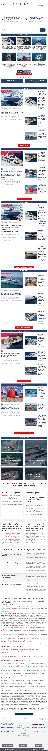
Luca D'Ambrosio (7, 168)
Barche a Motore (4, 91)
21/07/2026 (41, 288)
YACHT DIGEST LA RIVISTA (12, 647)
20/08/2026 (41, 346)
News (10, 91)
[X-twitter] (39, 749)
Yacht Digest (5, 495)
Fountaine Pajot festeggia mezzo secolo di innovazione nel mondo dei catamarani (42, 135)
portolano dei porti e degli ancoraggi (36, 81)
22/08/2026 (41, 126)
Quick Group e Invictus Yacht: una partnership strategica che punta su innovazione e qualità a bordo (42, 421)
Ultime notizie (24, 88)
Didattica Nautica (8, 441)
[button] (45, 10)
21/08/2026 (41, 141)
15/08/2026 (41, 241)
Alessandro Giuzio (10, 21)
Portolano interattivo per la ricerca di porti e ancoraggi (11, 536)
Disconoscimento (6, 718)
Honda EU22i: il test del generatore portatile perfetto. (42, 405)
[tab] (12, 491)
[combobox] (21, 30)
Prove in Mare (24, 149)
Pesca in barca (19, 441)
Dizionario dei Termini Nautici (11, 540)
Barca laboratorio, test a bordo (14, 387)
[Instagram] (34, 749)
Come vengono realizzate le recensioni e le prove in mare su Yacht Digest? (35, 497)
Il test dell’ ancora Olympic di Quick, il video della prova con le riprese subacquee (42, 392)
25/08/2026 (16, 108)
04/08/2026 (41, 410)
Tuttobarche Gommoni (6, 443)
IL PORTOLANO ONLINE (11, 678)
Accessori (24, 384)
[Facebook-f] (36, 749)
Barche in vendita (12, 80)
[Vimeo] (42, 749)
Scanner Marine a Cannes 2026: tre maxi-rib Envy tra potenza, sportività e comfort (13, 18)
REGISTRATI (40, 5)
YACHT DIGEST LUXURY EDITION (15, 661)
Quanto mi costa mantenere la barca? (12, 447)
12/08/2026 (41, 263)
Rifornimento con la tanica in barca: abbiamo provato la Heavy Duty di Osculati (42, 188)
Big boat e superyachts (13, 151)
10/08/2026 (41, 179)
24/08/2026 (41, 110)
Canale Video (24, 34)
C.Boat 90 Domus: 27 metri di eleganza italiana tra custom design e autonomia (42, 234)
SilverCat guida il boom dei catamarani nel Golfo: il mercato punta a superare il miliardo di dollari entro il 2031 (37, 18)
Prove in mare (4, 153)
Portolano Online (32, 634)
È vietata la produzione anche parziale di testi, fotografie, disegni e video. (23, 736)
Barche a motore (24, 202)
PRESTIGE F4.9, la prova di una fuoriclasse (12, 475)
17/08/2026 (41, 360)
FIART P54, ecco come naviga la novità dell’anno (36, 475)
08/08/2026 (41, 398)
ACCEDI (39, 3)
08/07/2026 (41, 305)
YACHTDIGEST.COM (13, 625)
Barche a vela (24, 270)
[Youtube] (28, 749)
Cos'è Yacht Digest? (11, 493)
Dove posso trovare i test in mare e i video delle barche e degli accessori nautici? (35, 527)
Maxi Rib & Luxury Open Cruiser (12, 333)
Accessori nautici (5, 387)
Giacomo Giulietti (10, 449)
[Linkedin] (31, 749)
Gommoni (3, 333)
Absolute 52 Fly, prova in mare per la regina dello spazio (12, 461)
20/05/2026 (41, 428)
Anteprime (28, 441)
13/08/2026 (16, 290)
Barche (3, 441)
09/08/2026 (41, 194)
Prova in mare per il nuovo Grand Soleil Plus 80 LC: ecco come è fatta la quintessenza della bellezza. (42, 315)
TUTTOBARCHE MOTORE (15, 443)
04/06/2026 (41, 323)
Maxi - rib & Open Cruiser (24, 331)
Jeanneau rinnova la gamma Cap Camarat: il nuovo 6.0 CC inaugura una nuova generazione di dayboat (12, 112)
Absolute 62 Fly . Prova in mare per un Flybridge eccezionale (36, 461)
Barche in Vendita (13, 638)
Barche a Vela (4, 273)
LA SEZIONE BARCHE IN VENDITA (16, 691)
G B (10, 477)
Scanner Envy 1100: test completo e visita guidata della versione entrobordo (42, 119)
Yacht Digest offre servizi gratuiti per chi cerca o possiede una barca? (12, 527)
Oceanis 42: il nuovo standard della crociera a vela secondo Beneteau (11, 294)
